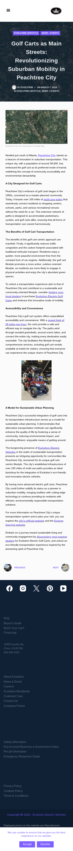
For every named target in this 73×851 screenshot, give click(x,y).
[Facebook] (9, 588)
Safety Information (15, 741)
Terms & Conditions (16, 795)
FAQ (6, 618)
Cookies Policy (13, 790)
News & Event (13, 681)
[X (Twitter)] (36, 588)
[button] (8, 10)
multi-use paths (53, 199)
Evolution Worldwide (17, 691)
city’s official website (31, 520)
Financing (10, 632)
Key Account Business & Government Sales (31, 746)
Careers (9, 686)
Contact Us (11, 700)
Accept (27, 844)
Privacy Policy (13, 785)
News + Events (50, 33)
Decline (45, 844)
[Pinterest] (50, 588)
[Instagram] (23, 588)
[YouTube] (63, 588)
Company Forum (14, 705)
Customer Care (13, 696)
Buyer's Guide (12, 623)
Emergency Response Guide (22, 756)
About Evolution (14, 676)
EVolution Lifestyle (26, 33)
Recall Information (15, 751)
